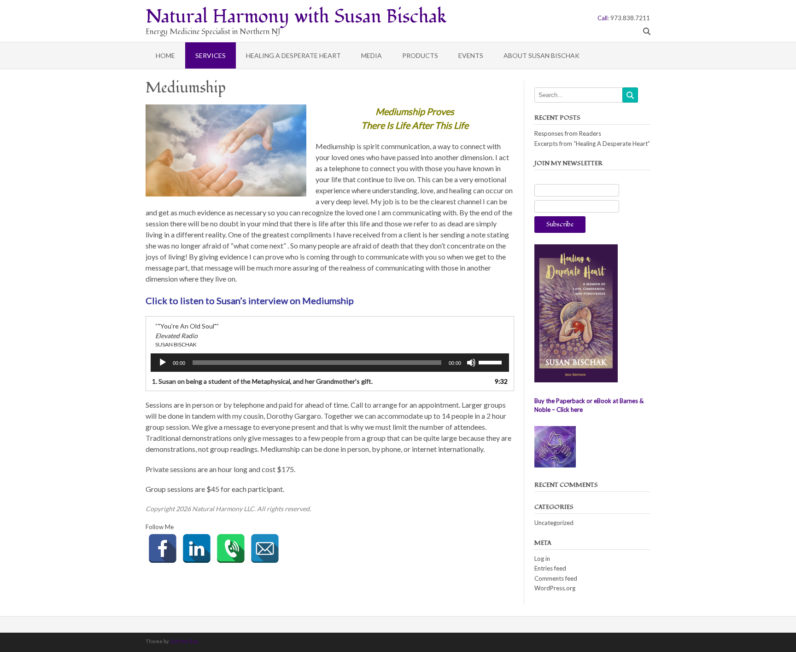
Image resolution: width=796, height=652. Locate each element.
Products (420, 55)
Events (470, 55)
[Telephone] (231, 548)
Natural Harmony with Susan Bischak (296, 15)
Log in (542, 558)
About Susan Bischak (541, 55)
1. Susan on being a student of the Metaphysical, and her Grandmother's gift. (262, 381)
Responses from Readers (567, 133)
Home (165, 55)
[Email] (265, 548)
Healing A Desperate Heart (293, 55)
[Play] (162, 362)
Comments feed (555, 578)
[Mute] (471, 362)
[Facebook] (162, 548)
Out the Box (184, 641)
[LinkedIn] (196, 548)
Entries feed (550, 568)
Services (210, 55)
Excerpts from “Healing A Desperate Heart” (592, 143)
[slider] (491, 361)
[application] (330, 362)
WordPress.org (554, 588)
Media (371, 55)
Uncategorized (554, 522)
